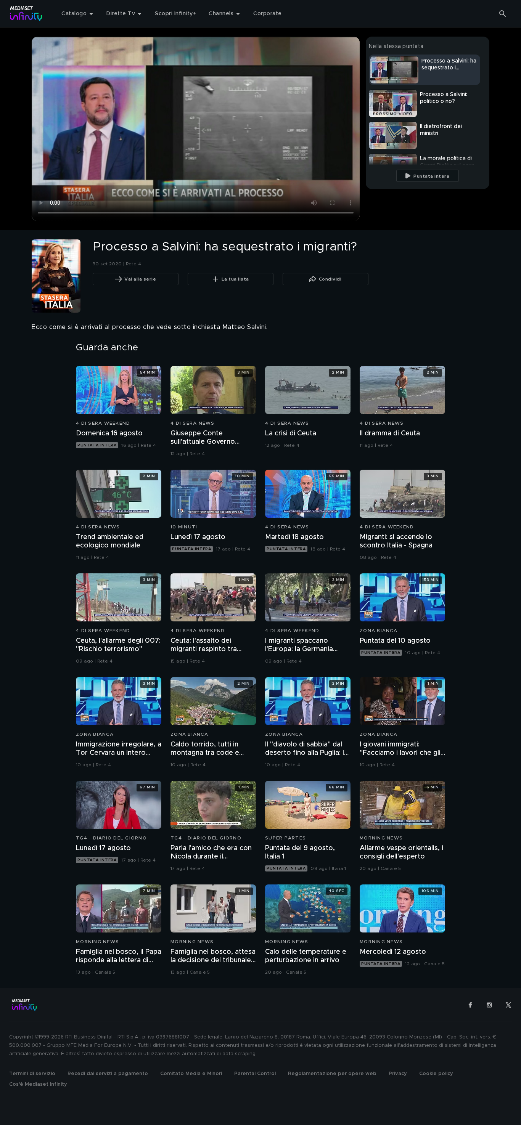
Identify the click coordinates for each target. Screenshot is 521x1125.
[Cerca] (502, 13)
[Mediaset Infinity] (26, 13)
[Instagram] (489, 1004)
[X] (508, 1004)
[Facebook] (470, 1004)
